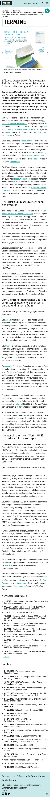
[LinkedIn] (3, 793)
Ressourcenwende (29, 140)
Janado (8, 319)
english (35, 3)
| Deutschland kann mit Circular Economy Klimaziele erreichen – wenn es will (25, 630)
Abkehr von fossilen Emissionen (23, 122)
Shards (8, 345)
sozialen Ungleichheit (34, 155)
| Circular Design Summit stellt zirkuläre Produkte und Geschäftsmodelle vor (25, 624)
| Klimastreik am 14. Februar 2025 (23, 709)
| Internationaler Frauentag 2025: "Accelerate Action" (25, 705)
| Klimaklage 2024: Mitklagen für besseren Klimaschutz (25, 725)
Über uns (18, 784)
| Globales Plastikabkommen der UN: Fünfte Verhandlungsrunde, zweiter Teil (25, 694)
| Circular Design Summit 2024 (22, 735)
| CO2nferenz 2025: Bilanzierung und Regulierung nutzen (25, 699)
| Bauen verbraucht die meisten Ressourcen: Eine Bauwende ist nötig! (25, 646)
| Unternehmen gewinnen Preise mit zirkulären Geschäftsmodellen (26, 602)
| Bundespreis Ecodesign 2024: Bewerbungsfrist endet (26, 755)
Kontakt (26, 784)
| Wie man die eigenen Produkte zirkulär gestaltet (25, 641)
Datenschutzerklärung (11, 787)
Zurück (6, 656)
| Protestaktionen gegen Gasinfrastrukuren (19, 672)
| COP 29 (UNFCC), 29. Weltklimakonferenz (19, 714)
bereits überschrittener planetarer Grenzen (24, 128)
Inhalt (24, 787)
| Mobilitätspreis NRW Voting (21, 767)
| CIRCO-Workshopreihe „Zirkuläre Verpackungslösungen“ (24, 683)
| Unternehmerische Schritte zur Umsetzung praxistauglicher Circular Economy (25, 607)
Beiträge (34, 158)
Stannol (19, 403)
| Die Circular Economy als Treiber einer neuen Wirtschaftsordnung (25, 652)
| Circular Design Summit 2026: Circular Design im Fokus (25, 677)
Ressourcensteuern (21, 178)
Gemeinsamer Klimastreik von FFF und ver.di (23, 759)
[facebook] (6, 793)
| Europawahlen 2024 (18, 745)
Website (8, 565)
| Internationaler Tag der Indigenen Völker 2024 (26, 731)
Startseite (6, 11)
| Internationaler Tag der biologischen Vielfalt (25, 749)
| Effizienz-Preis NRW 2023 (19, 612)
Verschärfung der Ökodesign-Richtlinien (24, 212)
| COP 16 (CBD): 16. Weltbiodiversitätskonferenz (18, 720)
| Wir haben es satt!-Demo (20, 763)
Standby (8, 366)
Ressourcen (15, 161)
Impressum (36, 784)
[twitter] (9, 793)
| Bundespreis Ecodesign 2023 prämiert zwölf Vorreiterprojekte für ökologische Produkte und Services (25, 618)
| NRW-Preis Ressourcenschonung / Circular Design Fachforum (25, 688)
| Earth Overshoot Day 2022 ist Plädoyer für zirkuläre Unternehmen (25, 635)
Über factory (7, 784)
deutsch (27, 3)
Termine (16, 11)
